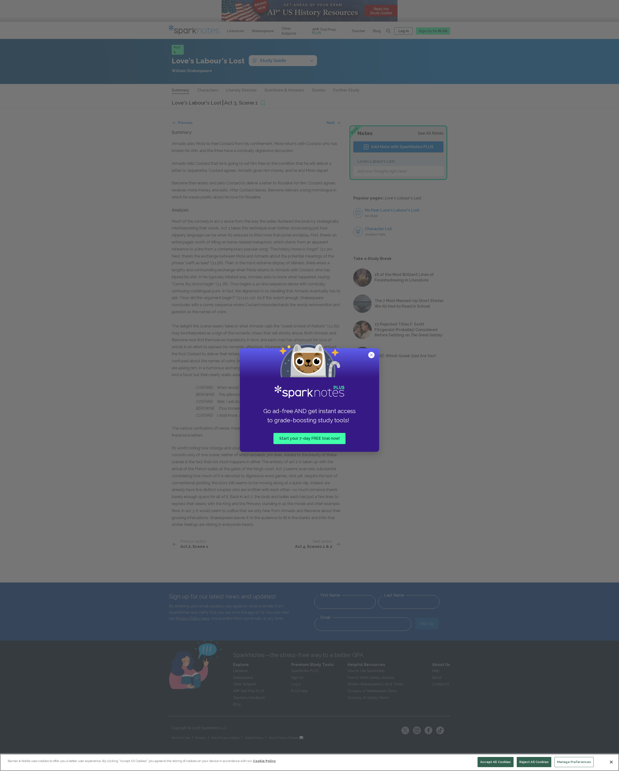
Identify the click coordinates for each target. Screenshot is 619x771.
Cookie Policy (264, 761)
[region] (309, 762)
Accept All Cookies (495, 762)
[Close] (611, 762)
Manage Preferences (574, 762)
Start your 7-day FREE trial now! (309, 438)
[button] (372, 355)
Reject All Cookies (534, 762)
